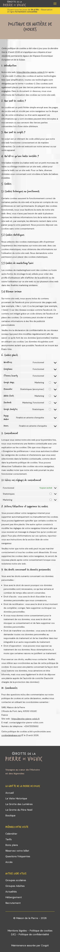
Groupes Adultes (15, 886)
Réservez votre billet (17, 850)
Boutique (10, 815)
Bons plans (11, 845)
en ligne (11, 11)
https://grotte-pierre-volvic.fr (31, 72)
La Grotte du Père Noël (18, 809)
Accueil (9, 792)
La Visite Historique (16, 798)
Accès (9, 862)
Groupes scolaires (15, 880)
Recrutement (13, 903)
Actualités (11, 891)
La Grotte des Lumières (19, 804)
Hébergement (13, 897)
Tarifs (8, 839)
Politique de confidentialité (33, 934)
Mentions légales (17, 930)
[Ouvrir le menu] (55, 3)
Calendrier (11, 833)
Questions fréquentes (17, 856)
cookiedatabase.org (11, 735)
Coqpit (45, 945)
